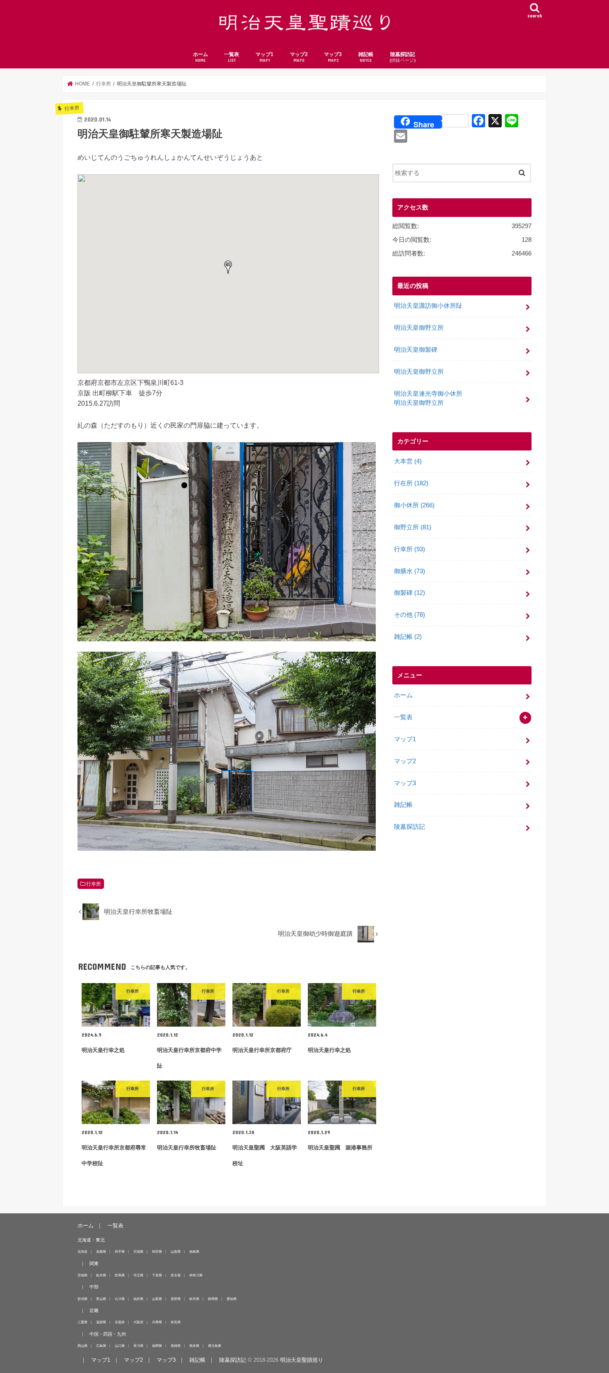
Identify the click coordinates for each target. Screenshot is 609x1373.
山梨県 (157, 1299)
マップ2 (299, 57)
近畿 (94, 1310)
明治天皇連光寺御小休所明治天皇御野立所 (428, 398)
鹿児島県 (214, 1346)
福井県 (138, 1299)
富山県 (101, 1299)
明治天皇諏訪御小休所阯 (428, 305)
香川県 (138, 1346)
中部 (94, 1286)
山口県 (120, 1346)
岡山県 (82, 1346)
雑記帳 (365, 57)
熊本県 (194, 1346)
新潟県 (82, 1299)
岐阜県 (194, 1299)
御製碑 (409, 592)
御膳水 (409, 571)
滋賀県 (101, 1322)
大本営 (408, 461)
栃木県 (101, 1275)
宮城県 (138, 1251)
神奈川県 (196, 1275)
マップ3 (333, 57)
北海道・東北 (91, 1239)
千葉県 (157, 1275)
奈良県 (176, 1322)
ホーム (200, 57)
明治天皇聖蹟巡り (301, 1360)
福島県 (194, 1251)
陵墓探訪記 (402, 57)
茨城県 (82, 1275)
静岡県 (213, 1299)
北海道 (82, 1251)
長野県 (176, 1299)
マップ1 (264, 57)
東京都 (176, 1275)
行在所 (411, 483)
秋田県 (157, 1251)
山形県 (176, 1251)
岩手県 (120, 1251)
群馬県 (120, 1275)
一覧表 (231, 57)
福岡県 (157, 1346)
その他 (409, 614)
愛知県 (232, 1299)
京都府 (120, 1322)
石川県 (120, 1299)
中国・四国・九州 (107, 1334)
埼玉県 (138, 1275)
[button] (228, 267)
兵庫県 (157, 1322)
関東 (94, 1263)
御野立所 (412, 527)
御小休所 (414, 505)
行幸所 (93, 884)
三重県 (82, 1322)
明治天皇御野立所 (419, 327)
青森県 (101, 1251)
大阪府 (138, 1322)
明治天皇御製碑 (415, 349)
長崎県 (176, 1346)
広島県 (101, 1346)
